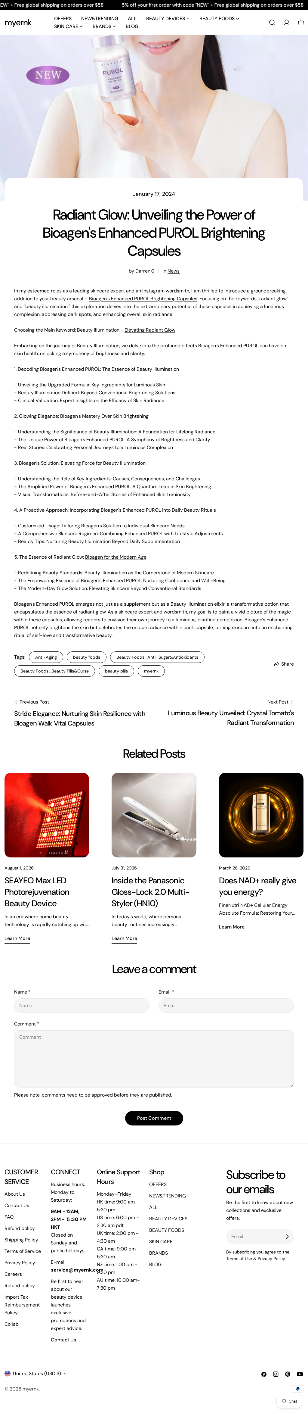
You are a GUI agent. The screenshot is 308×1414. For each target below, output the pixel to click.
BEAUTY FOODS (166, 1230)
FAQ (9, 1217)
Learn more (17, 938)
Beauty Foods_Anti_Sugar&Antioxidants (157, 657)
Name (22, 992)
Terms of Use (239, 1258)
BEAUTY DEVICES (168, 1219)
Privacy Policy (20, 1262)
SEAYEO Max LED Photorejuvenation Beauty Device (37, 892)
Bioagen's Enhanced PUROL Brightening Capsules (143, 298)
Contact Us (17, 1205)
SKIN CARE (161, 1241)
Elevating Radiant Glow (150, 330)
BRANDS (158, 1253)
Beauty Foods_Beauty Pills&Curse (54, 671)
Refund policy (20, 1228)
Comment (26, 1024)
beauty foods (86, 657)
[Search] (272, 23)
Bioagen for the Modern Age (115, 557)
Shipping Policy (21, 1240)
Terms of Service (23, 1251)
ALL (153, 1207)
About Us (15, 1194)
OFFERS (158, 1184)
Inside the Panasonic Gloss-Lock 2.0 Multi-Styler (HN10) (150, 892)
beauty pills (116, 671)
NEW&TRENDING (167, 1196)
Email (166, 992)
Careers (13, 1274)
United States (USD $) (37, 1373)
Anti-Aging (46, 657)
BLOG (155, 1264)
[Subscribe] (287, 1236)
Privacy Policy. (272, 1258)
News (174, 271)
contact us (63, 1340)
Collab (12, 1324)
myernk (18, 22)
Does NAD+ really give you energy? (257, 886)
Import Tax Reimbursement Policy (22, 1305)
